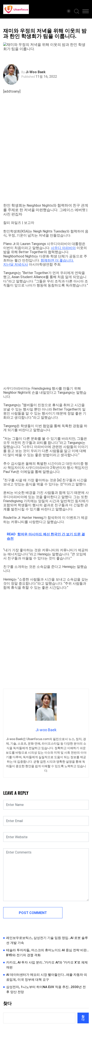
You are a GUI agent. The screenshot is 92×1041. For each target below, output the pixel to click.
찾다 (7, 1003)
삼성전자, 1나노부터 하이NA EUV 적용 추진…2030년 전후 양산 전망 (46, 989)
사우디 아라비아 (63, 248)
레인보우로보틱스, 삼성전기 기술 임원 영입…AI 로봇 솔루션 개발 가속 (47, 940)
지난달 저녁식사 (15, 264)
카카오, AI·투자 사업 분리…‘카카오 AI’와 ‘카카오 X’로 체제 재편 (47, 964)
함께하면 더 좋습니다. (57, 260)
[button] (85, 12)
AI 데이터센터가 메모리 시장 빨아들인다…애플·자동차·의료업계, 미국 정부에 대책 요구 (46, 977)
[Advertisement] (46, 152)
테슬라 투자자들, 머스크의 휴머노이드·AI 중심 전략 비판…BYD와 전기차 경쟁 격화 (47, 952)
